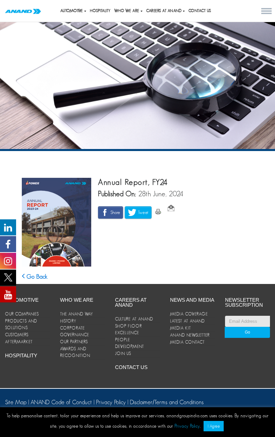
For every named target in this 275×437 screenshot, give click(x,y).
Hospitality (100, 10)
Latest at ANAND (187, 320)
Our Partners (74, 341)
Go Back (36, 276)
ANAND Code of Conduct (62, 402)
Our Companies (22, 313)
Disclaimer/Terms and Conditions (167, 402)
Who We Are (76, 300)
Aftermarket (19, 341)
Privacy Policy (111, 402)
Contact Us (199, 10)
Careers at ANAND (164, 10)
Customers (17, 334)
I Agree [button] (214, 426)
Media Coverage (189, 313)
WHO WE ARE (127, 10)
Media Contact (187, 342)
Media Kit (180, 328)
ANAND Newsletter (190, 335)
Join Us (123, 353)
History (68, 320)
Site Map (16, 402)
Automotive (72, 10)
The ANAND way (76, 313)
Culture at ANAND (134, 318)
